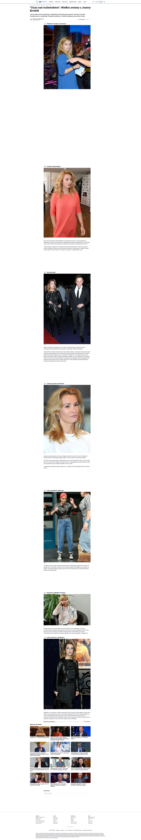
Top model (72, 819)
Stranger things (55, 823)
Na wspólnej (55, 817)
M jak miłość (55, 819)
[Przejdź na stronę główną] (37, 2)
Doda (89, 819)
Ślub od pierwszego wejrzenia (40, 820)
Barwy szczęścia (55, 818)
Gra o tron (54, 820)
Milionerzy (72, 818)
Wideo (85, 1)
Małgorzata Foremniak (91, 817)
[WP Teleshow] (44, 2)
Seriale (79, 1)
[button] (96, 1)
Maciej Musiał (90, 823)
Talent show (57, 1)
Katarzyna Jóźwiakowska (38, 19)
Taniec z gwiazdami (39, 823)
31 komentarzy (82, 19)
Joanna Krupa (90, 820)
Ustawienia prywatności (87, 830)
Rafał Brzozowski (90, 818)
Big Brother (72, 820)
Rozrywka (51, 1)
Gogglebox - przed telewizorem (40, 817)
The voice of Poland (74, 823)
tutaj (56, 837)
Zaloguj (100, 1)
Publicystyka (65, 1)
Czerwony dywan (72, 1)
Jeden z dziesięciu (73, 817)
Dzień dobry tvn (38, 819)
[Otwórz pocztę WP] (93, 2)
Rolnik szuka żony (38, 818)
